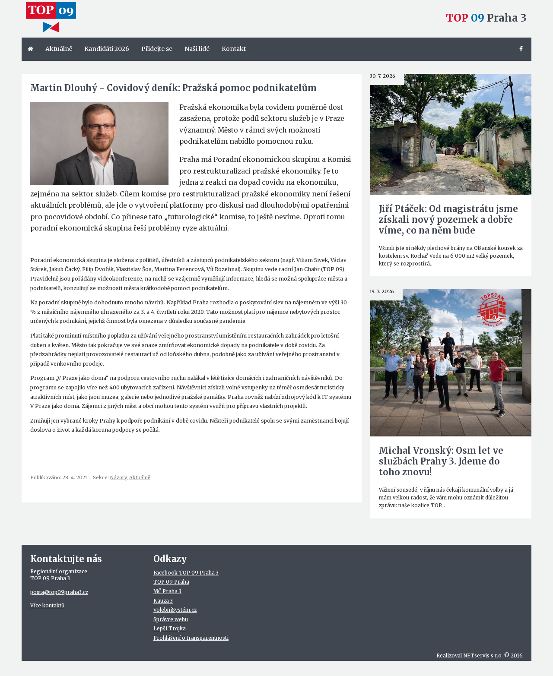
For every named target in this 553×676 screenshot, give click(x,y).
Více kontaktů (47, 606)
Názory (118, 477)
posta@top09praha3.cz (59, 592)
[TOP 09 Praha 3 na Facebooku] (522, 49)
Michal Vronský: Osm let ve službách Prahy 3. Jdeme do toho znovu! (441, 461)
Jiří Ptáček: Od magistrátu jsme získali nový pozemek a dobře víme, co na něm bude (448, 219)
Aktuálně (139, 477)
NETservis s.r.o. (483, 656)
